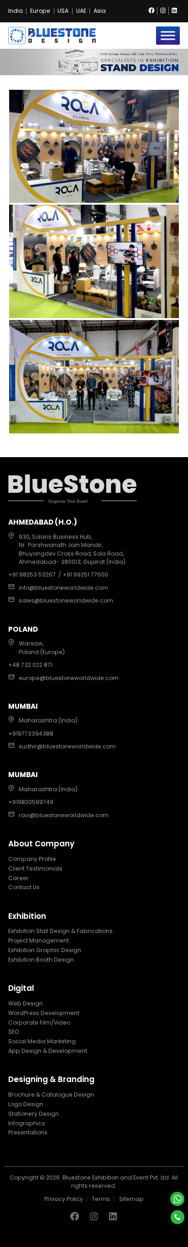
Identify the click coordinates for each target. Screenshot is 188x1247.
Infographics (26, 1123)
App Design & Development (47, 1051)
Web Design (25, 1003)
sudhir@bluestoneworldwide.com (67, 746)
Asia (100, 11)
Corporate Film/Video (39, 1022)
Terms (101, 1199)
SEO (13, 1032)
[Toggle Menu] (168, 35)
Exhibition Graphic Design (44, 950)
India (15, 11)
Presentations (27, 1132)
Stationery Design (33, 1114)
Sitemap (131, 1199)
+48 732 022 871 (30, 665)
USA (62, 11)
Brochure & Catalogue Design (51, 1094)
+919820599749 (30, 802)
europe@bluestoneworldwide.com (69, 678)
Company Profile (32, 859)
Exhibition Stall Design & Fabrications (60, 931)
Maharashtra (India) (48, 720)
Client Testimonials (35, 868)
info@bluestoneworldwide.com (63, 588)
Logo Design (25, 1104)
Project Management (38, 940)
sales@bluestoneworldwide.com (66, 600)
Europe (40, 11)
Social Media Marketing (42, 1041)
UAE (81, 11)
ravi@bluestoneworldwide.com (64, 815)
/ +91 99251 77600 (83, 574)
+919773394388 (30, 733)
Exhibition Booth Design (41, 960)
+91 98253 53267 (32, 574)
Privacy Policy (63, 1199)
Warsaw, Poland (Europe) (42, 647)
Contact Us (24, 887)
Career (18, 878)
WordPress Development (43, 1013)
